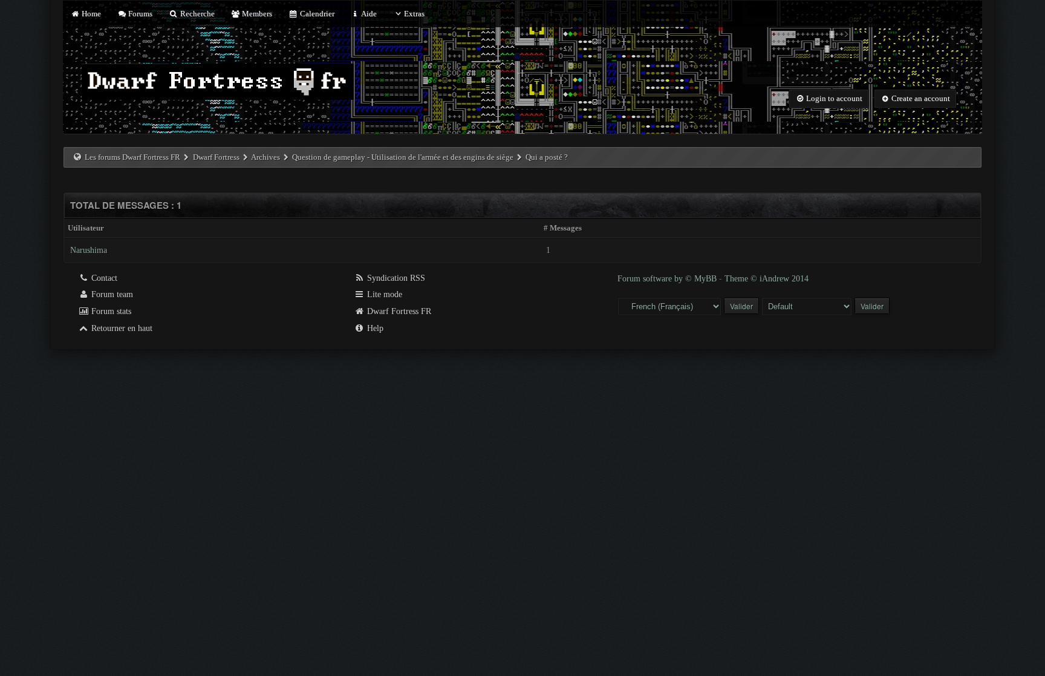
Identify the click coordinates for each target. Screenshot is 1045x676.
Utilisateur (86, 227)
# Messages (563, 227)
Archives (265, 157)
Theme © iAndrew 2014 (766, 278)
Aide (368, 13)
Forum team (111, 294)
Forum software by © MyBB (668, 278)
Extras (414, 13)
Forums (139, 13)
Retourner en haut (120, 328)
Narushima (88, 250)
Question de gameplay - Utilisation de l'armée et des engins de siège (402, 157)
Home (90, 13)
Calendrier (316, 13)
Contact (103, 278)
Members (256, 13)
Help (374, 328)
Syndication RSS (395, 278)
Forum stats (110, 311)
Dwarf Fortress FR (398, 311)
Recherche (196, 13)
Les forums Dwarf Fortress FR (132, 157)
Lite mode (383, 294)
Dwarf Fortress (216, 157)
